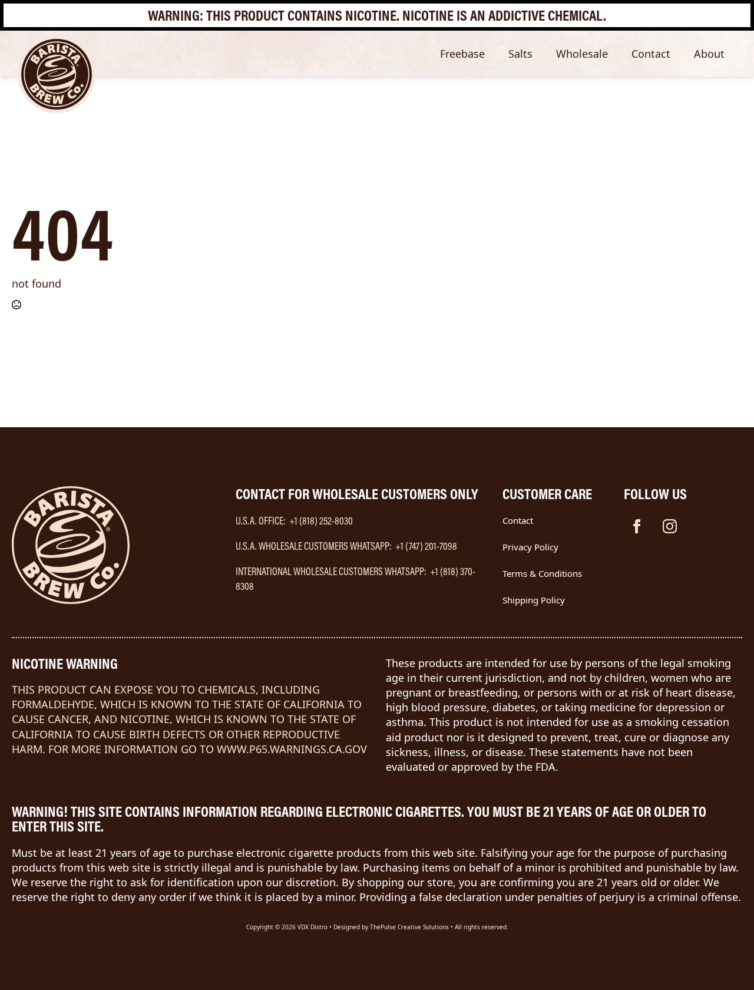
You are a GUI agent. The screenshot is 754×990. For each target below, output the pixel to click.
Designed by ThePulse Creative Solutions (391, 927)
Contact (650, 54)
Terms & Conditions (542, 573)
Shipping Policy (533, 600)
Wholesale (582, 54)
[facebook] (637, 526)
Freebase (462, 54)
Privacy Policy (530, 547)
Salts (520, 54)
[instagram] (670, 526)
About (709, 54)
